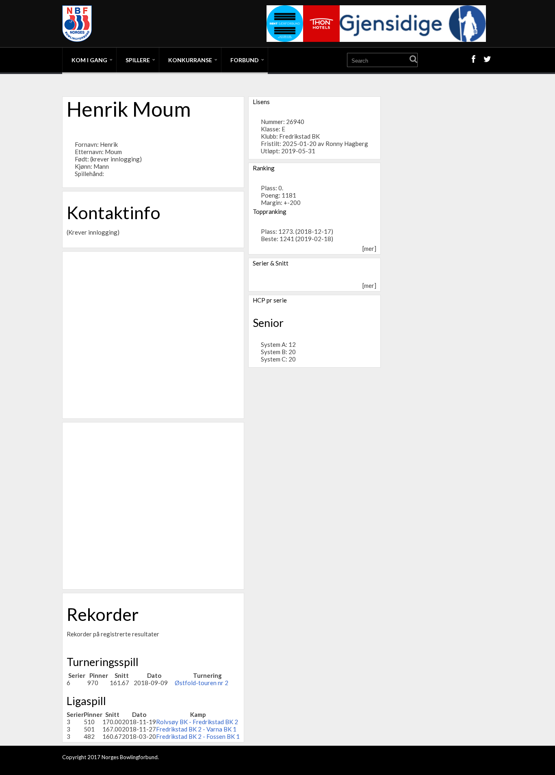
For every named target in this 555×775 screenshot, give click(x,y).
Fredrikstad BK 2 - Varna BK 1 (196, 729)
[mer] (369, 248)
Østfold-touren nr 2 (201, 682)
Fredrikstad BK (299, 136)
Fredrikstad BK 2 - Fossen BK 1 (198, 736)
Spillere (138, 60)
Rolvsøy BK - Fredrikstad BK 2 (197, 721)
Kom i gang (89, 60)
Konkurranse (190, 60)
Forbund (244, 60)
